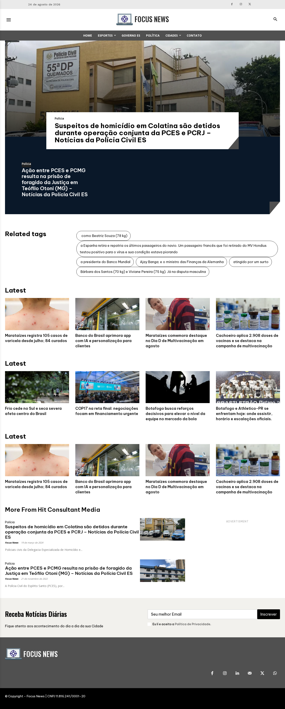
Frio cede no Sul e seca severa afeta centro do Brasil (33, 411)
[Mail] (250, 673)
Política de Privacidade (192, 624)
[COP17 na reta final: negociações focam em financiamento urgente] (107, 387)
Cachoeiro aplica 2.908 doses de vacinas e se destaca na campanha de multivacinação (247, 340)
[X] (249, 4)
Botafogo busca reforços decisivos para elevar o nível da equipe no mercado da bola (175, 413)
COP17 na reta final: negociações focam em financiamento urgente (106, 411)
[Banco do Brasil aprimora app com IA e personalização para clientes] (107, 314)
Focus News (11, 542)
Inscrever (268, 614)
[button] (275, 19)
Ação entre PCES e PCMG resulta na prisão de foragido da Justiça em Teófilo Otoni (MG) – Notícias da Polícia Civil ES (55, 182)
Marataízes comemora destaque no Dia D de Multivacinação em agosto (176, 340)
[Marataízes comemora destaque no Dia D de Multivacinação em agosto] (178, 314)
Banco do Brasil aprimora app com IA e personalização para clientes (103, 340)
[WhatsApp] (275, 673)
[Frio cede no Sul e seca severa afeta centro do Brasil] (37, 387)
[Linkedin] (237, 673)
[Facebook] (232, 4)
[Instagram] (240, 4)
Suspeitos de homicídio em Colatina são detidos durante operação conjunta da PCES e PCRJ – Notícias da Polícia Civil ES (137, 132)
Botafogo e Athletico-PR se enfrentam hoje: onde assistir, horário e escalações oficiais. (244, 413)
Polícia (59, 118)
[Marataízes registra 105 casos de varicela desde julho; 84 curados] (37, 314)
